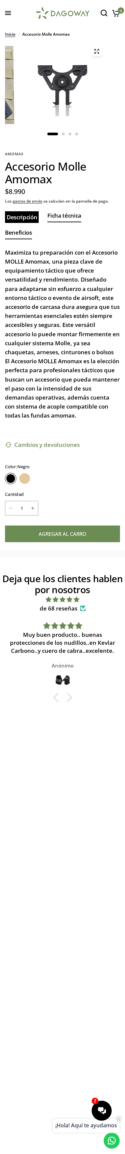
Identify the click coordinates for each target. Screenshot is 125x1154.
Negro (10, 478)
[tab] (22, 217)
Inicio (10, 34)
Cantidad (14, 494)
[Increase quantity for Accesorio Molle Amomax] (32, 508)
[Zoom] (97, 51)
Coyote (24, 478)
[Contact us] (112, 1141)
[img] (62, 599)
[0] (115, 13)
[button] (57, 697)
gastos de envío (27, 201)
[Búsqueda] (104, 13)
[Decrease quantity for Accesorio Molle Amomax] (10, 508)
